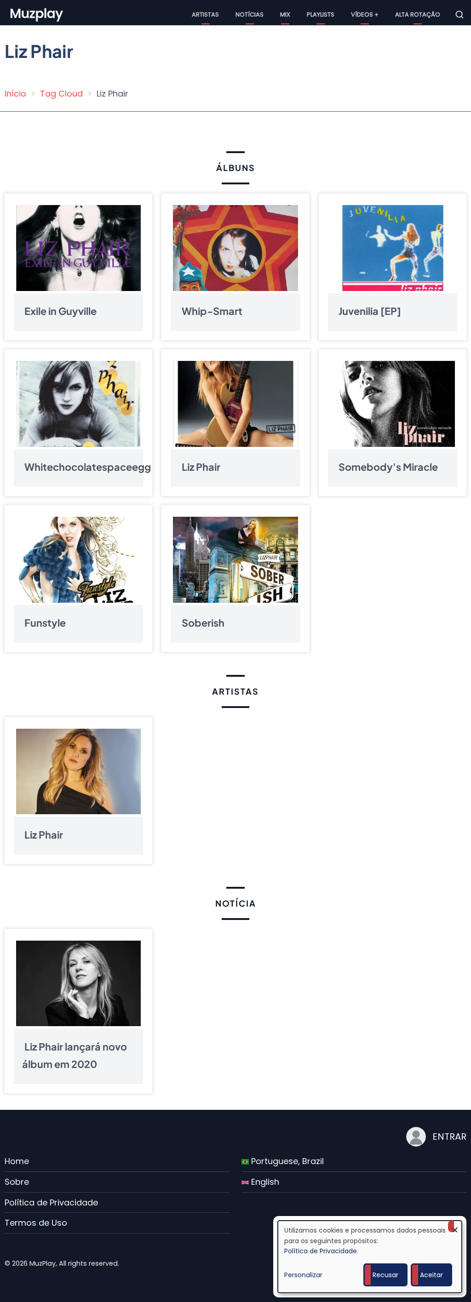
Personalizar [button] (303, 1274)
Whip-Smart (212, 311)
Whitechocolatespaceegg (87, 467)
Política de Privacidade (51, 1202)
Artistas (205, 14)
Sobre (17, 1182)
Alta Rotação (417, 14)
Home (17, 1161)
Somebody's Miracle (388, 467)
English (264, 1182)
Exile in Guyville (60, 311)
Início (15, 93)
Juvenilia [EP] (370, 311)
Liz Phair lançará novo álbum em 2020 (74, 1055)
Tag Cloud (61, 93)
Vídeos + (365, 14)
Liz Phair (201, 467)
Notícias (250, 14)
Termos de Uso (36, 1222)
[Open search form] (459, 15)
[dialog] (370, 1257)
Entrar (449, 1136)
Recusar (385, 1274)
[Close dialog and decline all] (455, 1226)
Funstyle (45, 623)
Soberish (203, 623)
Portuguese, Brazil (286, 1161)
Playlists (320, 14)
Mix (285, 14)
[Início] (37, 14)
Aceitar (431, 1274)
